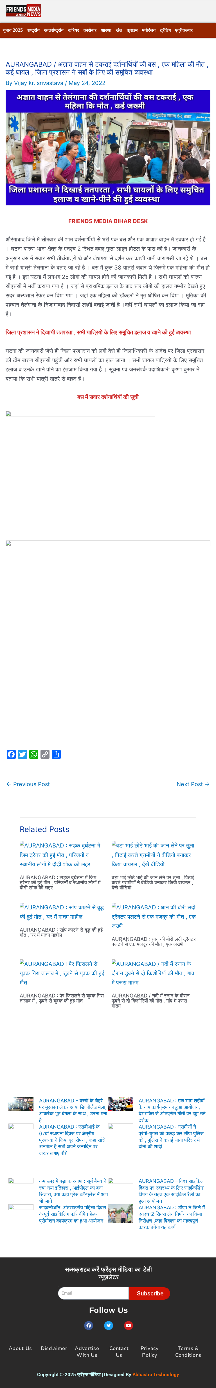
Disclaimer (54, 1348)
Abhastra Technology (155, 1374)
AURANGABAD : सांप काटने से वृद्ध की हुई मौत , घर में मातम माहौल (61, 932)
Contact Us (119, 1351)
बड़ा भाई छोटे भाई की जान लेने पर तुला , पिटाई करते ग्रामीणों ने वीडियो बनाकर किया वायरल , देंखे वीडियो (153, 882)
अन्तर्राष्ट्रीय (54, 30)
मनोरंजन (149, 30)
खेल (119, 30)
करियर (73, 30)
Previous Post (28, 784)
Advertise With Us (87, 1351)
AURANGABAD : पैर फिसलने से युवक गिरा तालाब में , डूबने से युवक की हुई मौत (62, 998)
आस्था (106, 30)
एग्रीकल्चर (184, 30)
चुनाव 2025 (13, 30)
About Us (20, 1348)
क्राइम (132, 30)
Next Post (193, 784)
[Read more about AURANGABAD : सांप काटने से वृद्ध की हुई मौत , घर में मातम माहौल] (62, 911)
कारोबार (90, 30)
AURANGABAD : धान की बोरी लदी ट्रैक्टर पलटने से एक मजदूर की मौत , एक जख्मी (154, 941)
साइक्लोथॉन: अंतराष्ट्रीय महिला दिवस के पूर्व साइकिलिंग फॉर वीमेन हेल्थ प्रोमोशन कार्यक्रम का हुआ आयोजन (72, 1214)
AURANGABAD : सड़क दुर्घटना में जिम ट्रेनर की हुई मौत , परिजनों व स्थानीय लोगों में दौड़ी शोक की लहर (60, 882)
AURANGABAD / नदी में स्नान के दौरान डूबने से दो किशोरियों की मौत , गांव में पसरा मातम (151, 1000)
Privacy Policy (150, 1351)
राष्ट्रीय (33, 30)
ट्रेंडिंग (165, 30)
